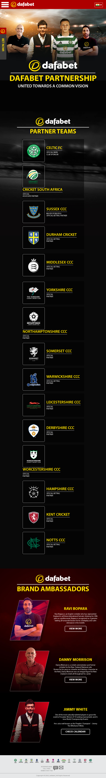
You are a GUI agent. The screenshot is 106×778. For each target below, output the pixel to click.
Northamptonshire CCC (45, 332)
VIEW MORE (75, 629)
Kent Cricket (58, 515)
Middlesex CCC (59, 262)
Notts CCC (55, 540)
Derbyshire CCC (60, 428)
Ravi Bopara (75, 609)
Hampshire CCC (60, 489)
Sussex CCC (56, 209)
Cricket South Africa (43, 190)
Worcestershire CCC (41, 470)
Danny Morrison (75, 660)
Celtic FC (54, 148)
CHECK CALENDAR (75, 732)
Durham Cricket (61, 235)
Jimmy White (75, 710)
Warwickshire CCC (63, 377)
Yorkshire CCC (59, 290)
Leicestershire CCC (63, 402)
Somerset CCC (59, 351)
